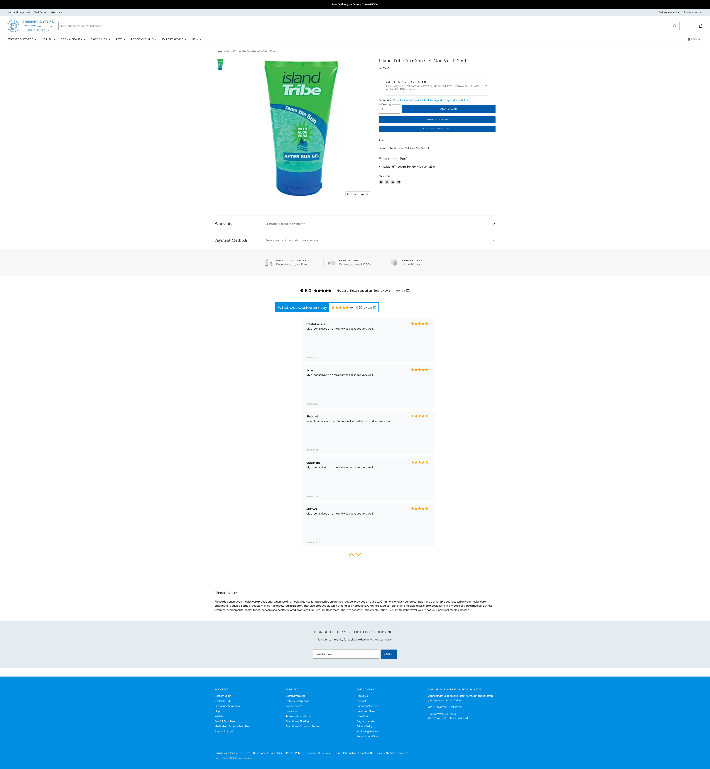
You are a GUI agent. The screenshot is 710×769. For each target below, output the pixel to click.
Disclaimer (292, 711)
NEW (195, 39)
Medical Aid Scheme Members (232, 726)
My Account (57, 12)
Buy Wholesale (365, 721)
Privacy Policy (364, 726)
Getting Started (223, 731)
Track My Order (223, 701)
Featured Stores (20, 39)
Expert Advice (173, 39)
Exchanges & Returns (227, 706)
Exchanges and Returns (436, 129)
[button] (351, 555)
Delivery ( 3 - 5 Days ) (436, 119)
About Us (362, 695)
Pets (119, 39)
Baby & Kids (99, 39)
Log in (695, 39)
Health (47, 39)
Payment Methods (693, 12)
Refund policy (294, 706)
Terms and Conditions (298, 716)
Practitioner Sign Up (297, 721)
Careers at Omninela (368, 706)
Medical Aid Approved (18, 12)
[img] (340, 307)
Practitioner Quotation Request (304, 726)
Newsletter (363, 716)
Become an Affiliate (368, 736)
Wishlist (219, 716)
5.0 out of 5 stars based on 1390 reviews (363, 290)
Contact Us (366, 752)
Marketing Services (368, 731)
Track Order (40, 12)
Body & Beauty (72, 39)
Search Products (295, 695)
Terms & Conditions (254, 752)
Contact (361, 701)
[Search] (675, 26)
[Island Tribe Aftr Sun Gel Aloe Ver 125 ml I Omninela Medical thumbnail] (220, 64)
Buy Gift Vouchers (224, 721)
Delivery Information (669, 12)
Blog (217, 711)
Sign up (389, 654)
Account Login (222, 695)
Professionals (143, 39)
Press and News (366, 711)
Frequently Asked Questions (392, 752)
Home (218, 51)
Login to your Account (226, 752)
